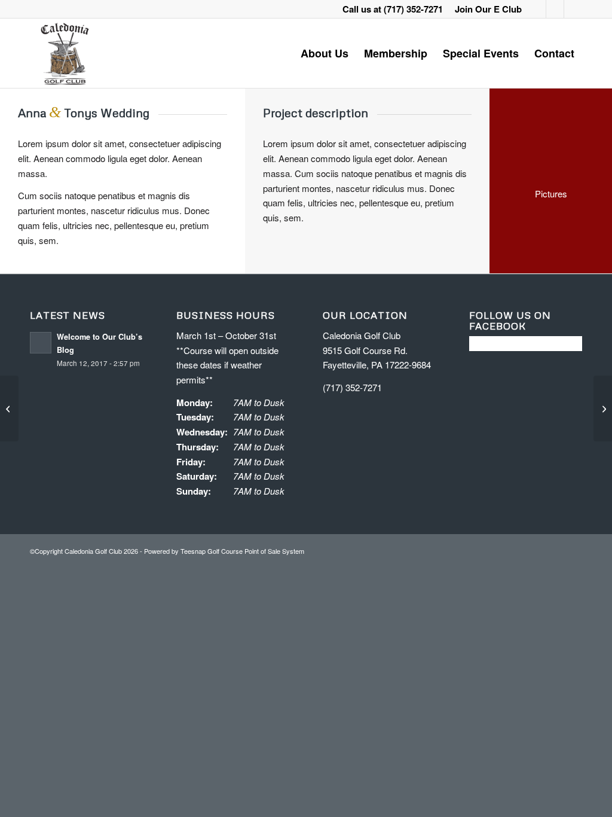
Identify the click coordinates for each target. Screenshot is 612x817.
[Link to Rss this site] (555, 9)
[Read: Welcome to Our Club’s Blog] (40, 342)
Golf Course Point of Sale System (255, 551)
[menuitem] (485, 9)
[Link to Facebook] (537, 9)
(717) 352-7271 (413, 9)
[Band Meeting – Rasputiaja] (9, 408)
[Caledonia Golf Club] (64, 53)
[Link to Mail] (573, 9)
